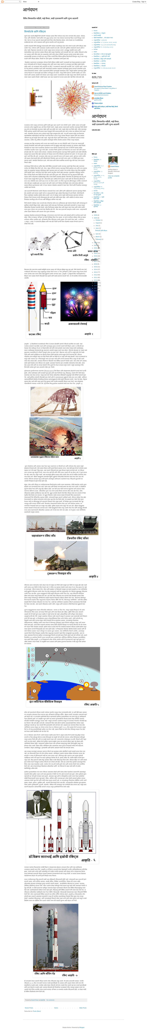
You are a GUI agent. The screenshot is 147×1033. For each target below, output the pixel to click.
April (97, 234)
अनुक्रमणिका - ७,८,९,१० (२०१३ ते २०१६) (105, 45)
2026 (96, 215)
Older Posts (82, 1008)
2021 (96, 250)
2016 (96, 264)
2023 (96, 245)
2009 (96, 283)
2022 (96, 248)
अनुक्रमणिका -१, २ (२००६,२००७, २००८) (104, 68)
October (98, 220)
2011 (96, 277)
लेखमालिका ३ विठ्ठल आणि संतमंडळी (102, 59)
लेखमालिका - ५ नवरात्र (99, 63)
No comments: (51, 1000)
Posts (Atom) (37, 1011)
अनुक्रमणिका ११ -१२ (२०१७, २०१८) (103, 47)
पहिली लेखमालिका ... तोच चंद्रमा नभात (103, 37)
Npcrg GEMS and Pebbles (102, 93)
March (98, 236)
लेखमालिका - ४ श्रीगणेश (100, 61)
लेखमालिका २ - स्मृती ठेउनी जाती (102, 56)
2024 (96, 242)
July (97, 225)
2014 (96, 269)
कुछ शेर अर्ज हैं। (98, 100)
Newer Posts (29, 1008)
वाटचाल (96, 49)
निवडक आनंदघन (98, 103)
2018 (96, 259)
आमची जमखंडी (97, 35)
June (97, 228)
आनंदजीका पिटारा (98, 98)
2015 (96, 267)
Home (56, 1008)
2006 (96, 291)
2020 (96, 253)
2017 (96, 261)
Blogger (81, 1027)
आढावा (95, 52)
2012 (96, 275)
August (98, 223)
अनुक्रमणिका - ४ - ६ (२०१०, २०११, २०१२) (105, 42)
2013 (96, 272)
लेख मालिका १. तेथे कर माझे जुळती (102, 54)
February (99, 239)
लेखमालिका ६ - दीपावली (100, 66)
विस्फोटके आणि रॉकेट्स (35, 31)
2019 (96, 256)
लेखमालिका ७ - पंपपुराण (99, 33)
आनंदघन (30, 9)
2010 (96, 280)
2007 (96, 288)
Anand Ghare (114, 166)
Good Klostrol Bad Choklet (103, 86)
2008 (96, 285)
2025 (96, 218)
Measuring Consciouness (101, 95)
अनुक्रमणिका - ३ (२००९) (100, 40)
